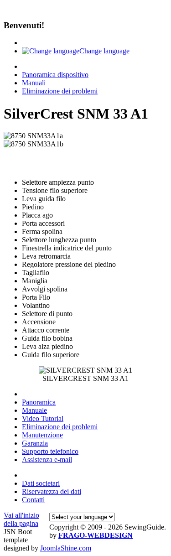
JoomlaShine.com (65, 548)
